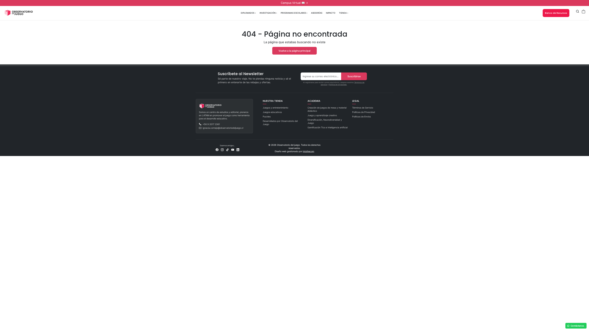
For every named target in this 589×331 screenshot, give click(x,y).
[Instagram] (222, 149)
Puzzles (267, 116)
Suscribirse (354, 76)
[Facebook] (217, 149)
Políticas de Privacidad (363, 112)
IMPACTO (330, 13)
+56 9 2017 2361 (211, 124)
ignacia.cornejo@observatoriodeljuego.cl (223, 128)
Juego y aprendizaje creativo (322, 115)
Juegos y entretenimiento (275, 107)
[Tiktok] (227, 149)
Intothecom (308, 151)
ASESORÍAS (316, 13)
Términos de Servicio (362, 107)
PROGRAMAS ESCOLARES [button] (293, 13)
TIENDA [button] (343, 13)
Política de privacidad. (338, 85)
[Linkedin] (238, 149)
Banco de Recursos (556, 13)
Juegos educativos (272, 112)
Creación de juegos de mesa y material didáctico (327, 109)
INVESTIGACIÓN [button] (268, 13)
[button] (577, 11)
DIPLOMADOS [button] (247, 13)
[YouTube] (232, 149)
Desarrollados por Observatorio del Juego (280, 123)
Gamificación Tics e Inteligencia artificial (328, 127)
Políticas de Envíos (361, 116)
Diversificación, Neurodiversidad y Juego (325, 121)
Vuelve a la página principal (294, 50)
